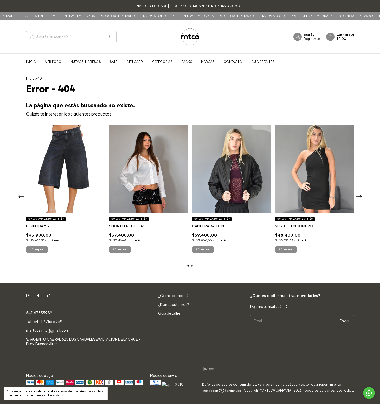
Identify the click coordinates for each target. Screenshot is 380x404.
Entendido (55, 395)
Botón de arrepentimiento (321, 384)
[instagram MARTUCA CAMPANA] (28, 295)
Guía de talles (263, 62)
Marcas (208, 62)
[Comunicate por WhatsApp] (369, 393)
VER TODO (53, 62)
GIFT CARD (134, 62)
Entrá (308, 35)
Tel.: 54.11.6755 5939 (44, 321)
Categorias (162, 62)
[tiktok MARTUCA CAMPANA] (48, 295)
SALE (113, 62)
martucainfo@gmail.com (47, 330)
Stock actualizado (108, 16)
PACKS (186, 62)
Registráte (312, 39)
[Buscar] (111, 36)
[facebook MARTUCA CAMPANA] (38, 295)
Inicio (31, 62)
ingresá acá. (289, 384)
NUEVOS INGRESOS (86, 62)
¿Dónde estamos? (173, 304)
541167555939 (39, 312)
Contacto (233, 62)
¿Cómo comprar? (173, 295)
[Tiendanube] (222, 392)
